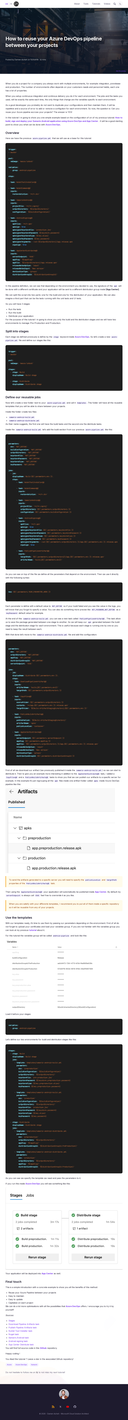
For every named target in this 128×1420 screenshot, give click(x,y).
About (77, 4)
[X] (60, 1406)
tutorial (32, 930)
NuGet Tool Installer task (20, 1331)
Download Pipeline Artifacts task (23, 1324)
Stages (11, 1320)
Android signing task (18, 1341)
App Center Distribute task (21, 1344)
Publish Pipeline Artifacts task (22, 1327)
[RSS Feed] (53, 1406)
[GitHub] (75, 1406)
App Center (100, 892)
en (7, 4)
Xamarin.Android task (18, 1337)
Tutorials (96, 4)
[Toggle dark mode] (120, 4)
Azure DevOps (53, 124)
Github (43, 1348)
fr (11, 4)
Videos (107, 4)
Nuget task (13, 1334)
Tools (85, 4)
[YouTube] (67, 1406)
